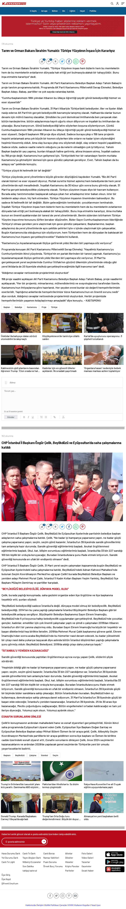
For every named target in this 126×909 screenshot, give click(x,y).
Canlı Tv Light (8, 862)
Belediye (18, 307)
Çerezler (63, 905)
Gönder (10, 417)
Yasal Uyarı (96, 905)
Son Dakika (28, 866)
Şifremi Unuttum (10, 883)
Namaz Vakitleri (51, 857)
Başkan (7, 307)
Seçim (55, 755)
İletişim (40, 905)
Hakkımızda (31, 905)
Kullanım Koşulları (82, 905)
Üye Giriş (6, 874)
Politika (93, 11)
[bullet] (46, 417)
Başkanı (7, 755)
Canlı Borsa (49, 853)
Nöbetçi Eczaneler (32, 862)
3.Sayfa (33, 11)
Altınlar (69, 853)
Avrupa (44, 11)
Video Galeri (87, 857)
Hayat (82, 11)
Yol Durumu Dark (10, 857)
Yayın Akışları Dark (32, 857)
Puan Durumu (50, 862)
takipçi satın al (30, 870)
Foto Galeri (87, 853)
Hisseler (69, 862)
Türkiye (54, 307)
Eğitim (72, 11)
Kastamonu (32, 307)
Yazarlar (86, 862)
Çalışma (32, 755)
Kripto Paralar (72, 866)
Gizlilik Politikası (52, 905)
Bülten (55, 11)
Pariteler (69, 870)
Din (63, 11)
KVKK (70, 905)
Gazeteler (86, 866)
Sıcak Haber (88, 870)
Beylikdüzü (20, 755)
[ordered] (41, 417)
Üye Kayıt (6, 879)
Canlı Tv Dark (29, 853)
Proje (44, 307)
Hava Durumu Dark (11, 853)
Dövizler (69, 857)
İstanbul (44, 755)
